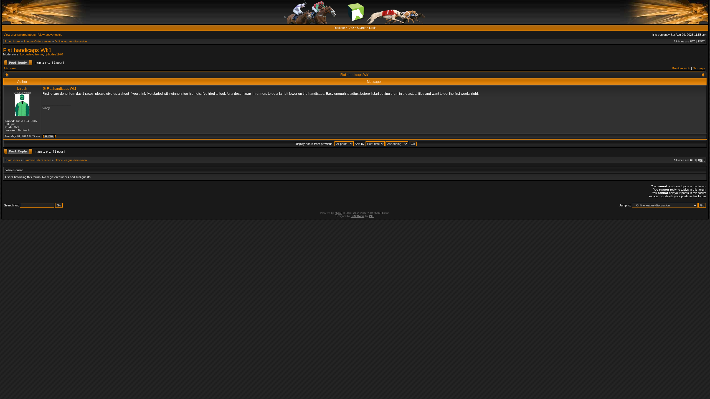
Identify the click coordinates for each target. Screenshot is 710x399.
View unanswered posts (20, 34)
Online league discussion (71, 41)
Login (372, 27)
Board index (12, 41)
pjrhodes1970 (54, 54)
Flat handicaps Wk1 (27, 50)
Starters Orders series (37, 41)
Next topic (699, 68)
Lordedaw (26, 54)
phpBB (338, 213)
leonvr (39, 54)
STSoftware (357, 216)
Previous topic (681, 68)
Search (361, 27)
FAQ (351, 27)
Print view (10, 68)
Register (339, 27)
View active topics (50, 34)
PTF (371, 216)
